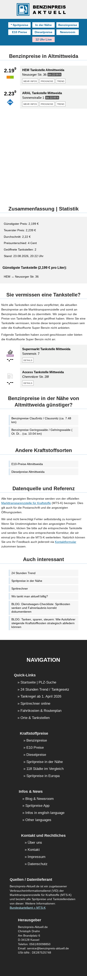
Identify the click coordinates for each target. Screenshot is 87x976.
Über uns (35, 843)
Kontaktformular (65, 541)
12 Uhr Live (43, 39)
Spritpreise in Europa (43, 776)
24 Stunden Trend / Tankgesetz (44, 689)
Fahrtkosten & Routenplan (40, 711)
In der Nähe (43, 25)
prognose (47, 81)
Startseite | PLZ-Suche (38, 682)
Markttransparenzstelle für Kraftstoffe (26, 503)
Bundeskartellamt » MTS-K (28, 907)
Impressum (36, 857)
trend (60, 81)
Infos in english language (44, 813)
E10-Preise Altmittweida (27, 464)
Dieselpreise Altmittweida (28, 471)
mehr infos (30, 81)
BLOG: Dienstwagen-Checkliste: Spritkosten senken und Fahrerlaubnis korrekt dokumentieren (40, 607)
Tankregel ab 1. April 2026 (40, 696)
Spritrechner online (35, 704)
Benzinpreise (67, 25)
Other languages (38, 820)
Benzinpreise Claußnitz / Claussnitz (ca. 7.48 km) (41, 420)
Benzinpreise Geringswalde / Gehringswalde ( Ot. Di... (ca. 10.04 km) (41, 431)
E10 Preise (19, 32)
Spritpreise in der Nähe (26, 580)
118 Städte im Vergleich (45, 769)
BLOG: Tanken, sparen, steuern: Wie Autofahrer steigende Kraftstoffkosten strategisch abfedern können (43, 623)
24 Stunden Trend (23, 573)
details (27, 360)
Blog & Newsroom (39, 799)
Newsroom (67, 32)
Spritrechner (19, 588)
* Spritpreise (19, 25)
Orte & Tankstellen (35, 718)
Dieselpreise (43, 32)
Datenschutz (38, 864)
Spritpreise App (37, 806)
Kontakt (34, 850)
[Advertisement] (43, 155)
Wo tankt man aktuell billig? (29, 596)
